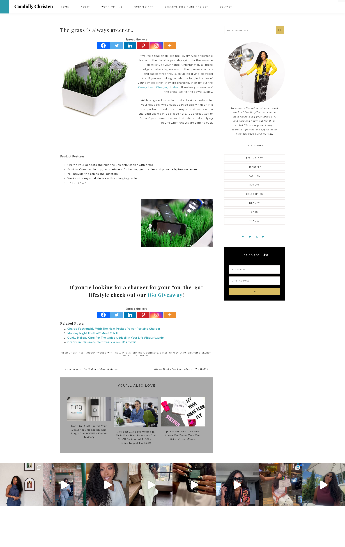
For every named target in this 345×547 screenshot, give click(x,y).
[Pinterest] (143, 45)
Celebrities (254, 194)
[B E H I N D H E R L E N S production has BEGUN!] (280, 484)
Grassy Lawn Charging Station (159, 87)
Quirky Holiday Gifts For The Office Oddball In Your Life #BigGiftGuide (115, 337)
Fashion (254, 176)
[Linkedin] (130, 45)
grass (164, 353)
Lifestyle (254, 167)
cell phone (123, 353)
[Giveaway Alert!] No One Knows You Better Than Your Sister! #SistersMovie (183, 435)
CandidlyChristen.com (33, 6)
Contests (152, 353)
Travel (254, 221)
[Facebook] (103, 45)
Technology (87, 353)
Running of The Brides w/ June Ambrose (93, 369)
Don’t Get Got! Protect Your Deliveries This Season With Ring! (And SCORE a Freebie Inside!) (89, 431)
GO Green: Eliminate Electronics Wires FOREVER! (101, 342)
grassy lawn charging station (190, 353)
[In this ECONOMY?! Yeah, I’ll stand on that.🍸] (323, 484)
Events (254, 185)
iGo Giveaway (165, 294)
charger (138, 353)
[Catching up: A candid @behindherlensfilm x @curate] (237, 484)
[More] (170, 45)
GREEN (127, 355)
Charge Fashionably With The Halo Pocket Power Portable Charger (113, 328)
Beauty (254, 203)
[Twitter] (116, 45)
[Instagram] (156, 45)
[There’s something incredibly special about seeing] (21, 484)
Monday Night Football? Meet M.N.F (92, 333)
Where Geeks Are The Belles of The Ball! (180, 369)
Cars (254, 212)
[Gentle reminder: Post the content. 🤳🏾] (194, 484)
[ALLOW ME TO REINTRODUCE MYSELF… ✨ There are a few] (107, 484)
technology (141, 355)
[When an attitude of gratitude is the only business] (64, 484)
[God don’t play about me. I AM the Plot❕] (150, 484)
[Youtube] (258, 236)
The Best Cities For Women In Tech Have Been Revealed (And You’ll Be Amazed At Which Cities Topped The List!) (136, 437)
